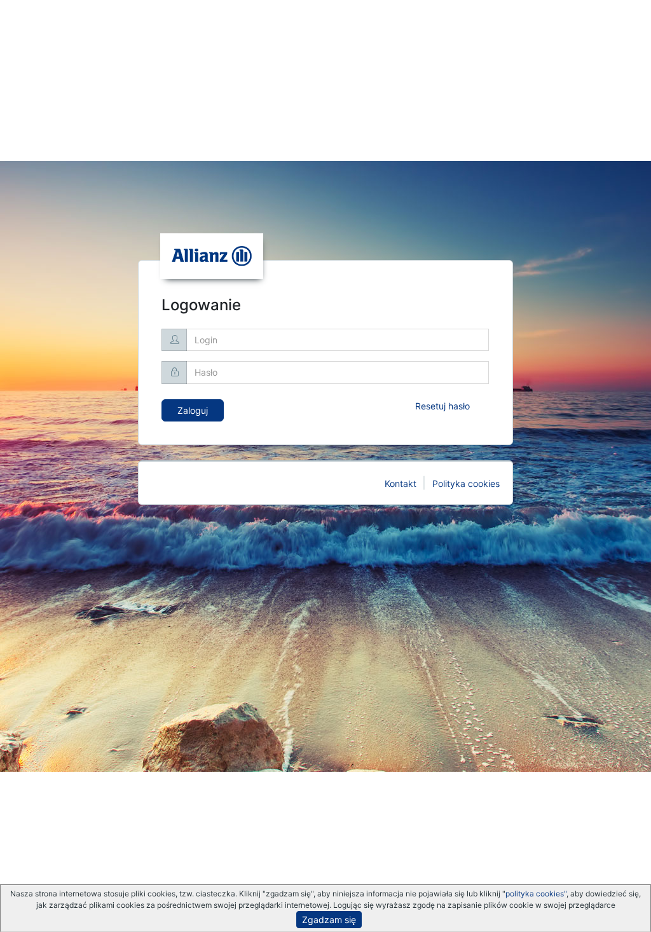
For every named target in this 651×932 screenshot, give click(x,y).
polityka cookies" (535, 893)
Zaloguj (192, 410)
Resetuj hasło (442, 406)
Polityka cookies (466, 483)
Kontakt (400, 483)
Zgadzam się (329, 919)
